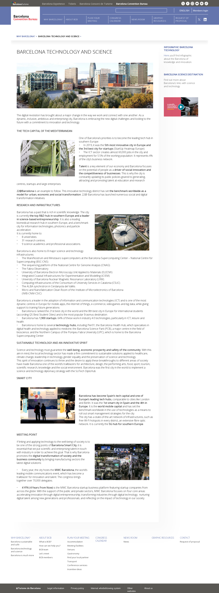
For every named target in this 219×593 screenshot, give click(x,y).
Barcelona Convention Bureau (131, 3)
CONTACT (185, 537)
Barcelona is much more (22, 555)
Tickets (72, 3)
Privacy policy (77, 588)
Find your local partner (78, 557)
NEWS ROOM (138, 19)
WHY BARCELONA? (53, 19)
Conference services (77, 565)
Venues (71, 549)
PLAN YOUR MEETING (94, 19)
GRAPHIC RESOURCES (160, 19)
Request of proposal (182, 19)
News (126, 541)
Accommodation (75, 541)
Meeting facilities (75, 545)
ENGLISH (184, 10)
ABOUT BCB (72, 19)
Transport (72, 561)
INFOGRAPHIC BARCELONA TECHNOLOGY (178, 49)
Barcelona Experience (53, 3)
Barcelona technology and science (21, 550)
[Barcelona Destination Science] (183, 107)
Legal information (55, 588)
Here (166, 55)
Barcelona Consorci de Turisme (96, 3)
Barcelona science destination (183, 74)
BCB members (46, 557)
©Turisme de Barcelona (28, 588)
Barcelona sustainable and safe (21, 543)
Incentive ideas (74, 569)
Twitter (199, 19)
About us (148, 588)
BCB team (43, 549)
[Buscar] (170, 10)
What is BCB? (45, 541)
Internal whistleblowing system (106, 588)
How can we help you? (49, 545)
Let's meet (44, 553)
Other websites (131, 590)
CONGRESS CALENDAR (115, 19)
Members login (200, 10)
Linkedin (205, 19)
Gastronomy (73, 553)
